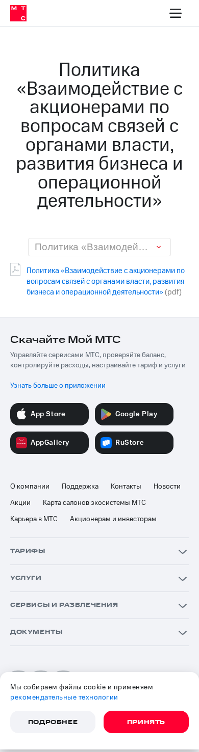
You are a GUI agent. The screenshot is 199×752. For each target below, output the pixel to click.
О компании (29, 486)
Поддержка (80, 486)
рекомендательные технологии (64, 697)
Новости (167, 486)
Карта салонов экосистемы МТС (94, 503)
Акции (20, 503)
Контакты (126, 486)
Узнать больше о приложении (58, 386)
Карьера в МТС (34, 519)
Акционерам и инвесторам (113, 519)
